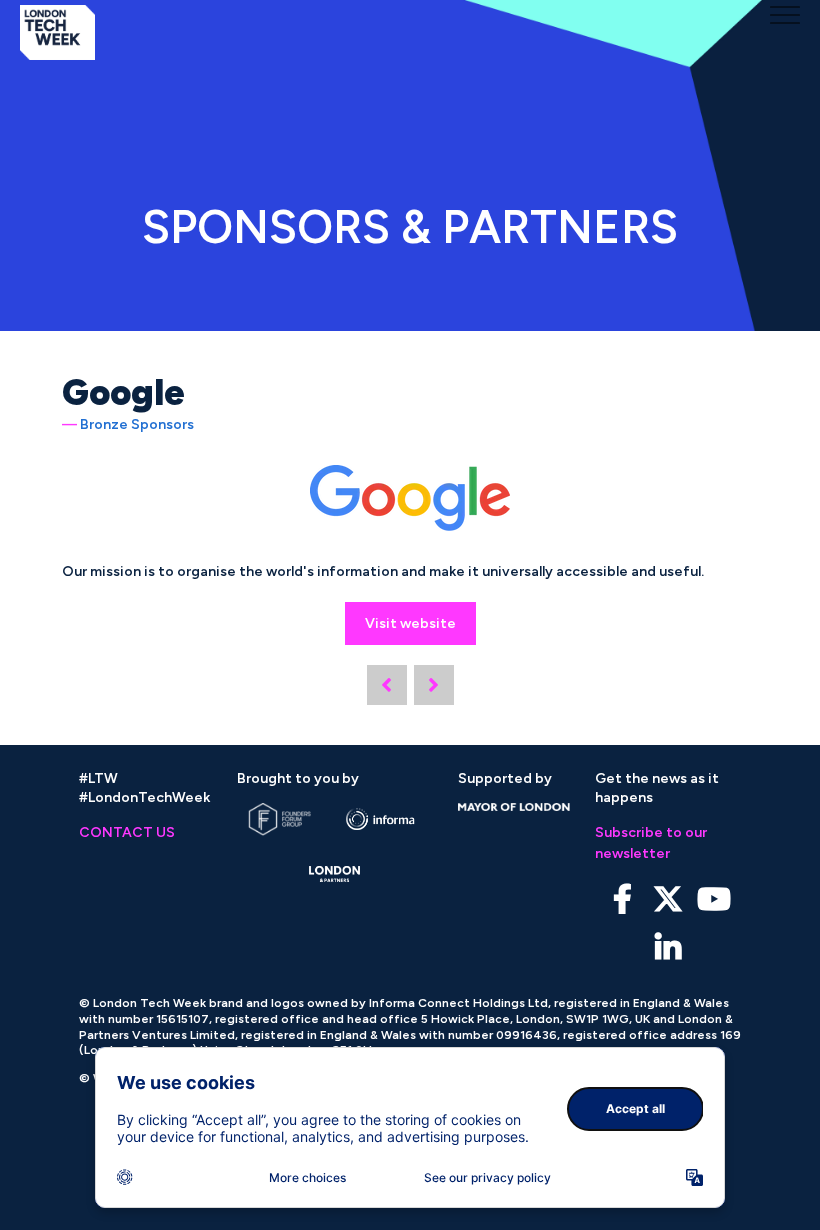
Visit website (410, 623)
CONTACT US (127, 832)
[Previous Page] (387, 685)
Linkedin (668, 948)
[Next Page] (434, 685)
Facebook (622, 899)
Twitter (668, 899)
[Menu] (785, 15)
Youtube (714, 899)
